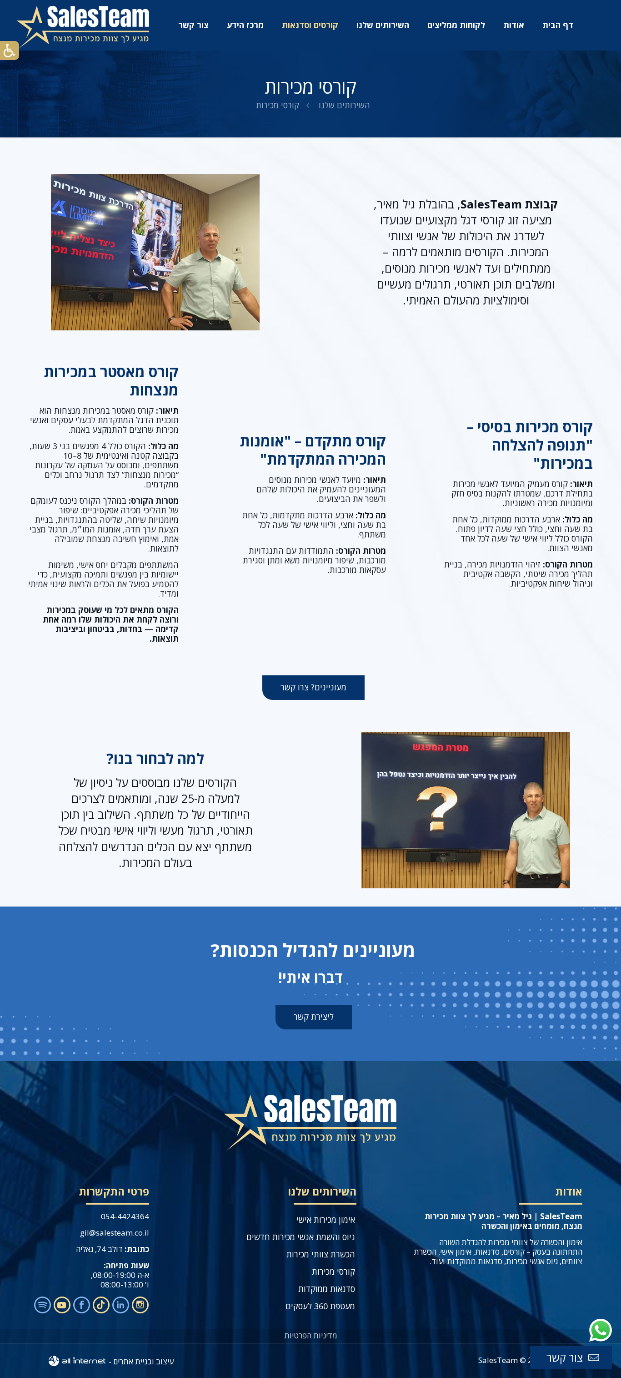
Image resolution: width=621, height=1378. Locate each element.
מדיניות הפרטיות (310, 1335)
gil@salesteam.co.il (114, 1232)
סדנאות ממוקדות (326, 1288)
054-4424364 (125, 1216)
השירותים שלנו (344, 105)
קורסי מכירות (333, 1271)
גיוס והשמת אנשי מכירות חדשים (300, 1236)
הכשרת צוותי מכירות (320, 1254)
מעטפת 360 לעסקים (320, 1306)
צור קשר (564, 1357)
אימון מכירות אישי (325, 1219)
